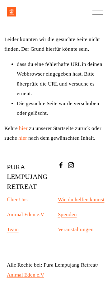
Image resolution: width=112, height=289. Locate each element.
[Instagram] (71, 165)
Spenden (67, 214)
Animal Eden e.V (25, 275)
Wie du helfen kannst (81, 200)
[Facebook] (61, 165)
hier (23, 128)
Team (13, 229)
